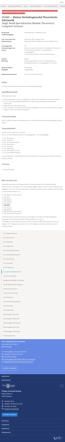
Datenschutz (6, 380)
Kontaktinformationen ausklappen (61, 385)
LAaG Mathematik (8, 310)
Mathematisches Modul (10, 289)
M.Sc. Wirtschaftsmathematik (11, 302)
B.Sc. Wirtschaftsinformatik (11, 251)
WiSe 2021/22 (7, 207)
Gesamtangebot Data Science (12, 323)
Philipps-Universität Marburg (8, 386)
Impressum (5, 376)
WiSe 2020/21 (7, 203)
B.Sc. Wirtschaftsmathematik (11, 255)
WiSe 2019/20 (7, 201)
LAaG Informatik (8, 306)
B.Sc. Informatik (8, 242)
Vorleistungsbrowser (9, 336)
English (62, 2)
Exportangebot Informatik (11, 314)
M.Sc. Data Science (8, 259)
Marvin (41, 219)
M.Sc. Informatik (8, 263)
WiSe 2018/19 (7, 199)
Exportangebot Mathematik (11, 319)
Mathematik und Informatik (14, 6)
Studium (25, 6)
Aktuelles (5, 421)
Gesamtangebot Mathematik (11, 331)
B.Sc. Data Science (8, 238)
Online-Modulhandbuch (36, 6)
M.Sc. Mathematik (8, 268)
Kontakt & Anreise (9, 368)
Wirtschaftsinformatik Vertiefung (12, 285)
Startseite (3, 6)
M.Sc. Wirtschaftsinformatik (50, 6)
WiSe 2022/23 (7, 209)
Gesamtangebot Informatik (11, 327)
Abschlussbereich (8, 297)
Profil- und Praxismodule (10, 293)
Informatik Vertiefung (9, 276)
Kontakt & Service (9, 414)
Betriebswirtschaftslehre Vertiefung (13, 280)
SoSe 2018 (6, 197)
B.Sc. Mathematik (8, 246)
